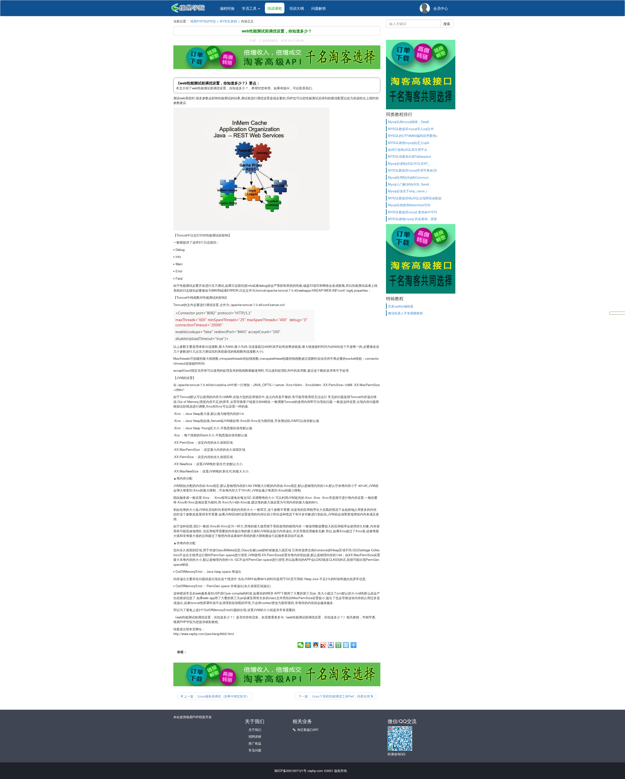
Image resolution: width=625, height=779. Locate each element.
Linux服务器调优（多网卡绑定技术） (216, 696)
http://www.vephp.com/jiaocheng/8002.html (203, 633)
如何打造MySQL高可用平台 (407, 149)
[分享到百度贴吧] (331, 645)
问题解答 (318, 8)
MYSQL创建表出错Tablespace (409, 156)
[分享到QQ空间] (308, 645)
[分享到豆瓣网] (338, 645)
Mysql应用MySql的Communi (408, 177)
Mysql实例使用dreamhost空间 (409, 205)
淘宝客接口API (307, 729)
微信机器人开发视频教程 (405, 313)
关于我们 (255, 729)
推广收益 (255, 743)
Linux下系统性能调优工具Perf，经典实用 (334, 696)
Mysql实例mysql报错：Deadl (408, 121)
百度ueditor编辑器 (400, 306)
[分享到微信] (301, 645)
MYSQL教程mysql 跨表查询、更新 (412, 218)
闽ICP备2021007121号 (290, 770)
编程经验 (227, 8)
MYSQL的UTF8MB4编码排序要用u (412, 135)
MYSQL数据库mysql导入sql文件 (411, 128)
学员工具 (250, 8)
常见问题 (255, 750)
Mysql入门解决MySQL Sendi (408, 184)
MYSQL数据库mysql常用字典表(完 (412, 170)
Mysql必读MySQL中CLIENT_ (409, 163)
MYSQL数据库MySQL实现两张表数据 (414, 198)
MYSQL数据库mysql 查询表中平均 (412, 212)
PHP (183, 621)
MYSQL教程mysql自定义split (408, 142)
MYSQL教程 (228, 21)
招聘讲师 (255, 736)
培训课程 (274, 8)
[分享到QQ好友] (316, 645)
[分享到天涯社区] (346, 645)
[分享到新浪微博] (323, 645)
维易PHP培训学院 (203, 21)
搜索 (446, 23)
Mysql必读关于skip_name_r (407, 191)
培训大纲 (296, 8)
